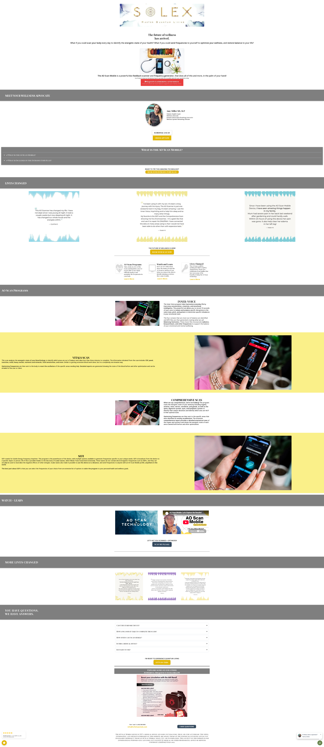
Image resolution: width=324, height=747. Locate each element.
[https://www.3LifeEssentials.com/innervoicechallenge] (137, 313)
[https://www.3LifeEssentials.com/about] (138, 115)
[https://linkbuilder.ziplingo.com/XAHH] (162, 696)
